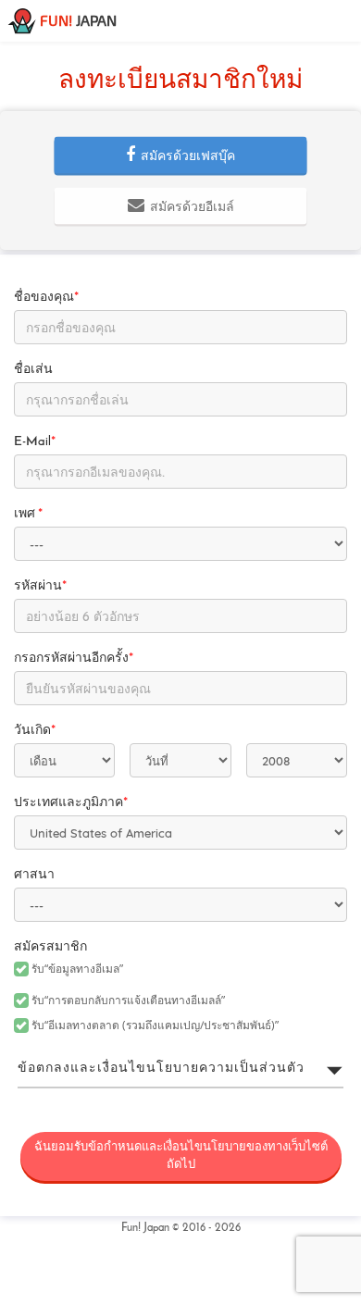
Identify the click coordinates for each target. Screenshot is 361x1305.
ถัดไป (181, 1156)
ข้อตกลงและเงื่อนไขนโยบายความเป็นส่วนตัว (161, 1068)
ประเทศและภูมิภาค (71, 803)
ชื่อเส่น (33, 370)
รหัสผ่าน (40, 586)
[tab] (180, 1069)
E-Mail (35, 442)
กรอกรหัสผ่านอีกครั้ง (73, 658)
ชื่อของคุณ (46, 297)
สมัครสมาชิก (50, 947)
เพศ (28, 514)
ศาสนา (34, 875)
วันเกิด (35, 731)
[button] (181, 155)
